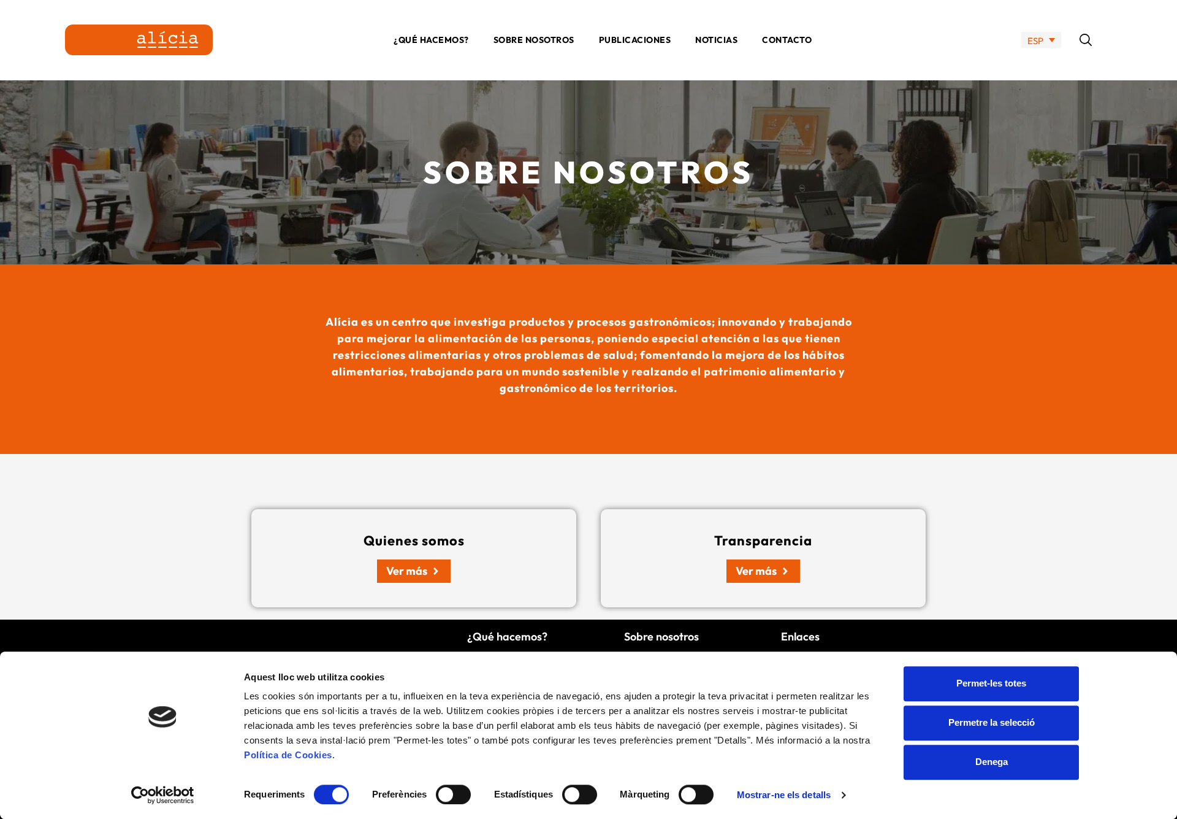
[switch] (453, 794)
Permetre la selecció (991, 722)
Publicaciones (635, 39)
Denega (991, 761)
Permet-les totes (991, 683)
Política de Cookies (288, 755)
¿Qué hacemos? (431, 39)
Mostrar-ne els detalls (784, 795)
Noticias (716, 39)
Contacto (787, 39)
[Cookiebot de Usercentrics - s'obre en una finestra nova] (162, 795)
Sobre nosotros (533, 39)
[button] (1085, 40)
